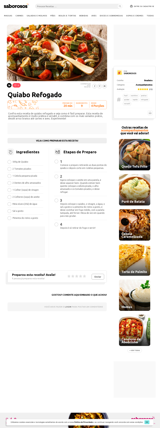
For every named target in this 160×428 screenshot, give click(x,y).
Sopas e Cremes (135, 16)
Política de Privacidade (83, 422)
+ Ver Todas (135, 350)
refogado (144, 99)
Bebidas (84, 16)
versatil (127, 103)
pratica (143, 95)
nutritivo (134, 95)
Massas (8, 16)
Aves (94, 16)
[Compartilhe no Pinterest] (99, 86)
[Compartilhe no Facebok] (94, 86)
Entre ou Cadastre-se (144, 6)
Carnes (20, 16)
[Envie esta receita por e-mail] (104, 86)
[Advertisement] (57, 128)
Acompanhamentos (144, 85)
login (68, 307)
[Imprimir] (150, 113)
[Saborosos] (16, 5)
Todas (150, 16)
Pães (53, 16)
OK (147, 422)
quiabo (126, 99)
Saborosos (130, 73)
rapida (135, 99)
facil (126, 95)
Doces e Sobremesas (111, 16)
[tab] (9, 85)
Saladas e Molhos (37, 16)
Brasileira (148, 80)
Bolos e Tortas (67, 16)
